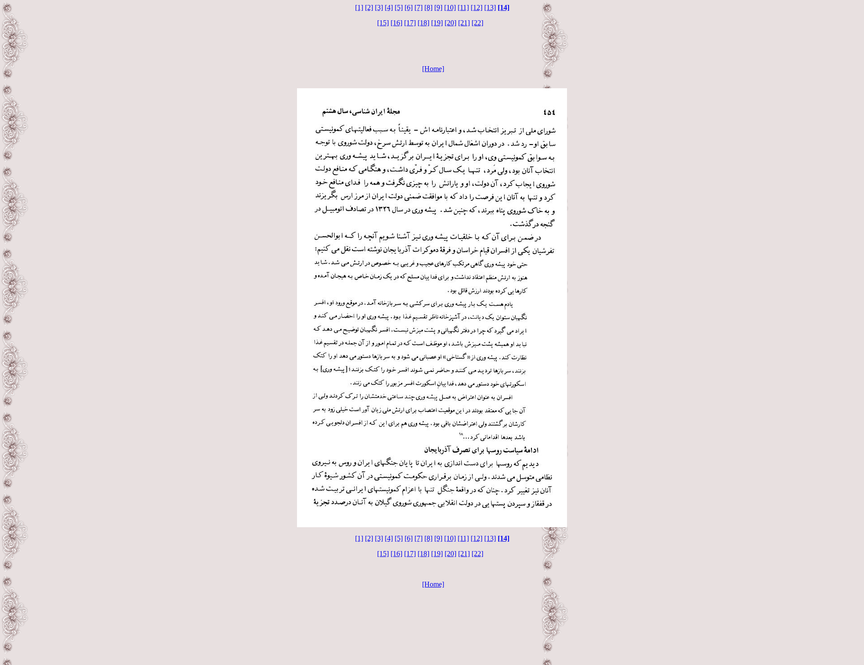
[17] (410, 23)
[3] (379, 7)
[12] (476, 7)
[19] (437, 23)
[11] (463, 7)
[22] (477, 23)
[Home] (433, 68)
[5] (399, 7)
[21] (464, 23)
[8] (428, 7)
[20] (450, 23)
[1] (359, 7)
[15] (383, 23)
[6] (409, 7)
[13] (490, 7)
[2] (369, 7)
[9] (438, 7)
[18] (423, 23)
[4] (389, 7)
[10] (450, 7)
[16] (396, 23)
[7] (418, 7)
